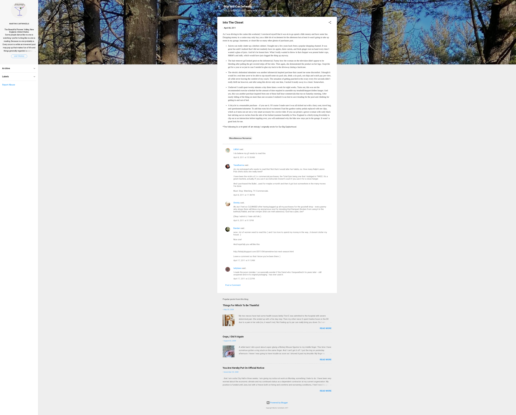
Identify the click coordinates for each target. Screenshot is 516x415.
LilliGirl (236, 149)
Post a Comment (233, 285)
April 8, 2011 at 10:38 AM (244, 157)
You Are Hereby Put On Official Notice (243, 367)
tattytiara (237, 268)
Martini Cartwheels (238, 6)
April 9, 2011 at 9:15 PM (243, 220)
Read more (326, 328)
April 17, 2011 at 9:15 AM (244, 260)
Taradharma (238, 165)
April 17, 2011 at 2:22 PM (244, 278)
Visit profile (19, 56)
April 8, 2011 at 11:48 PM (244, 195)
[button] (330, 23)
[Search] (335, 7)
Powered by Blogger (279, 402)
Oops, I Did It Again (233, 336)
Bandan (236, 228)
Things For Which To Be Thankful (241, 305)
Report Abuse (8, 84)
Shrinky (236, 203)
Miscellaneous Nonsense (240, 138)
